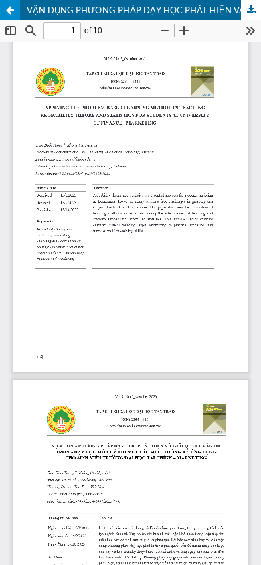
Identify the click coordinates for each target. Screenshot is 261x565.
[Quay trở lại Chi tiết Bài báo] (10, 10)
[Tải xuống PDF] (251, 10)
